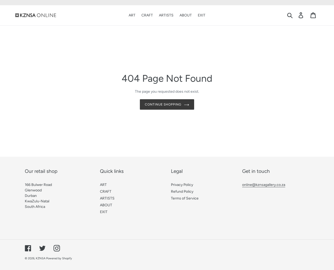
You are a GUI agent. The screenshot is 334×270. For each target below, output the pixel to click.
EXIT (104, 212)
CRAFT (105, 191)
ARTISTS (107, 198)
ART (103, 185)
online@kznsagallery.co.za (263, 185)
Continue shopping (163, 104)
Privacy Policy (182, 185)
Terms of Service (185, 198)
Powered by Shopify (59, 258)
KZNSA (40, 258)
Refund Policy (182, 191)
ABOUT (106, 205)
